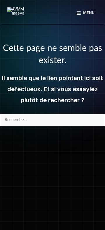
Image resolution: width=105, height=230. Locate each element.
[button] (52, 13)
